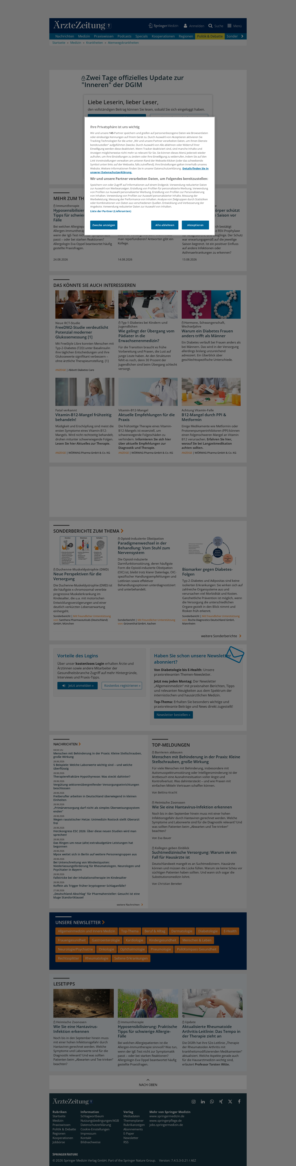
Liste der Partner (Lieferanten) (110, 211)
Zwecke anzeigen (103, 225)
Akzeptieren (195, 225)
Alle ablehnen (164, 225)
